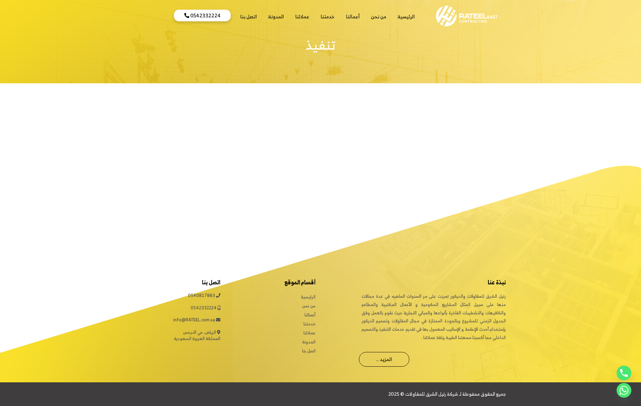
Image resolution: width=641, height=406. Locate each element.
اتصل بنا (248, 16)
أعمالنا (353, 16)
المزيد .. (384, 359)
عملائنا (302, 16)
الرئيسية (406, 16)
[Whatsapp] (624, 390)
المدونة (276, 16)
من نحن (378, 16)
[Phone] (624, 373)
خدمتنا (327, 16)
